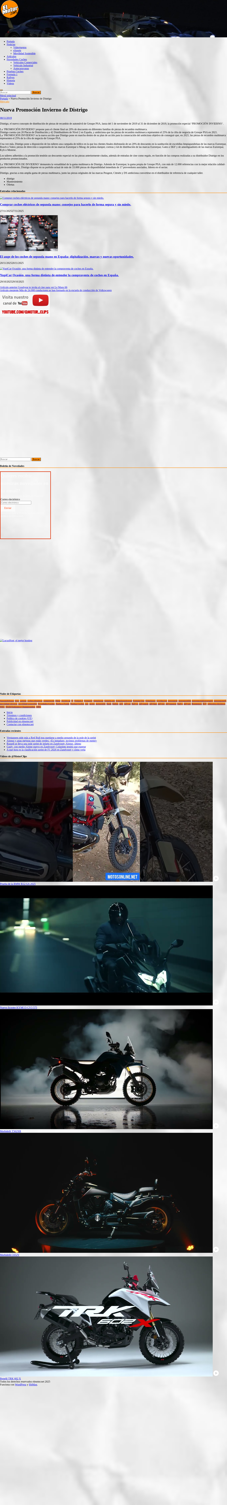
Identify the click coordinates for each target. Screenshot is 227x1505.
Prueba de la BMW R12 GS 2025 (18, 883)
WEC (2, 707)
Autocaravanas (21, 68)
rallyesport (144, 704)
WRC (38, 707)
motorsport (173, 701)
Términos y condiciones (19, 715)
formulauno (150, 701)
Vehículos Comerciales (25, 62)
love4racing (161, 701)
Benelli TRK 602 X (10, 1378)
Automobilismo (7, 701)
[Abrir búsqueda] (1, 90)
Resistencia (197, 704)
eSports (17, 50)
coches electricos (35, 701)
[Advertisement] (60, 29)
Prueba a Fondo (62, 704)
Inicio (10, 712)
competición (49, 701)
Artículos (11, 56)
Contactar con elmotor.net (20, 724)
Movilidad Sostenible (24, 53)
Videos (10, 83)
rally (121, 704)
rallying (161, 704)
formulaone (98, 701)
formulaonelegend (124, 701)
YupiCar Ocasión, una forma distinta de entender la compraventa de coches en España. (59, 275)
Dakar (57, 701)
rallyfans (153, 704)
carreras (23, 701)
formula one (109, 701)
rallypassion (171, 704)
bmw (17, 701)
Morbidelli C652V (9, 1254)
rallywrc (187, 704)
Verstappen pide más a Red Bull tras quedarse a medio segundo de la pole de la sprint (51, 737)
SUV (205, 704)
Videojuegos (19, 47)
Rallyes (10, 77)
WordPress (20, 1384)
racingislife (101, 704)
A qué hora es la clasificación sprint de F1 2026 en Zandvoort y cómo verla (46, 749)
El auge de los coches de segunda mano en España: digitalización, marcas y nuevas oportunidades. (67, 256)
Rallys (180, 704)
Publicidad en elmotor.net (20, 721)
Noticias (11, 44)
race (87, 704)
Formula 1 (12, 74)
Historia (11, 80)
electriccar (65, 701)
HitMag (33, 1384)
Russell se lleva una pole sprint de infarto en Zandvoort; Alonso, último (44, 743)
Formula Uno (139, 701)
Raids (109, 704)
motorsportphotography (202, 701)
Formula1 (88, 701)
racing (92, 704)
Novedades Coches (17, 59)
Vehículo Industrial (23, 65)
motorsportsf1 (220, 701)
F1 (72, 701)
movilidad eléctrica (8, 704)
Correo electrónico (10, 499)
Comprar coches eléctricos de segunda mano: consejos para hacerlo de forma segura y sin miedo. (65, 204)
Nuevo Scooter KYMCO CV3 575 (18, 1007)
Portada (11, 41)
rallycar (127, 704)
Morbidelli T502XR (10, 1131)
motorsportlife (184, 701)
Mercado (4, 101)
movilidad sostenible (27, 704)
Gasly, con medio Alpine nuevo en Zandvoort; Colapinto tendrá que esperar (46, 746)
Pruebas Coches (15, 71)
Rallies (115, 704)
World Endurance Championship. (20, 707)
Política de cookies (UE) (19, 718)
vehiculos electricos (216, 704)
